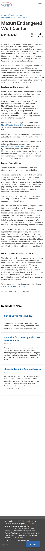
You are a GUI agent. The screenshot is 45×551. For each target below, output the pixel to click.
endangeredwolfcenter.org (15, 286)
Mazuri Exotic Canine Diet (12, 125)
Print (33, 36)
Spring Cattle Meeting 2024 (18, 315)
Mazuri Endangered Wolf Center (14, 17)
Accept (33, 544)
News (3, 15)
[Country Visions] (6, 4)
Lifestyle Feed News (15, 15)
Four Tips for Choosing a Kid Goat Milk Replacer (22, 339)
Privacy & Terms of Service (15, 540)
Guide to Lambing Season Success (22, 368)
